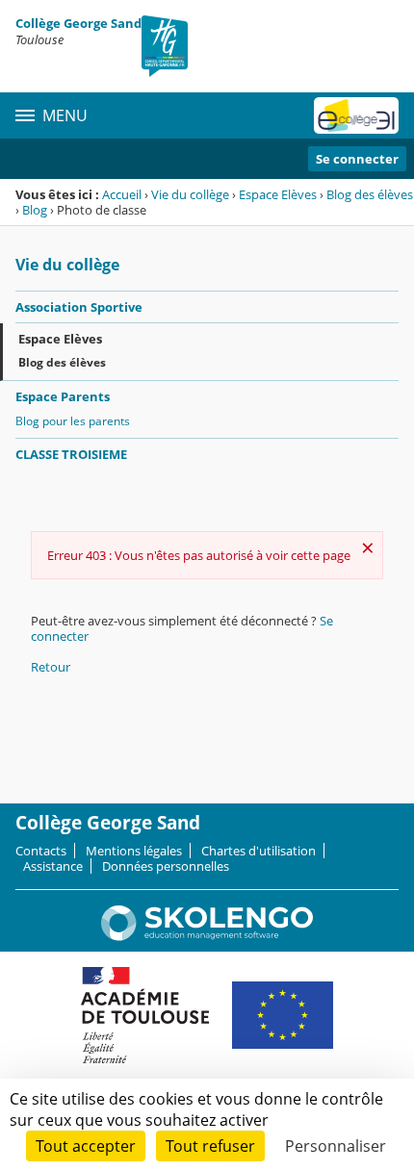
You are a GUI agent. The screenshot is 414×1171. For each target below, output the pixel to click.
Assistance (53, 866)
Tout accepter (86, 1146)
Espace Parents (62, 396)
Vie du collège (190, 194)
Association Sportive (78, 307)
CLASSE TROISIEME (71, 454)
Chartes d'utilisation (258, 850)
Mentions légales (134, 850)
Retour (50, 666)
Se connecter (357, 158)
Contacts (40, 850)
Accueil (122, 194)
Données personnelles (165, 866)
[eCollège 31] (356, 115)
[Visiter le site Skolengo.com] (207, 936)
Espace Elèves (278, 194)
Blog (34, 209)
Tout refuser (210, 1146)
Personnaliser (335, 1146)
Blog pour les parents (72, 421)
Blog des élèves (369, 194)
